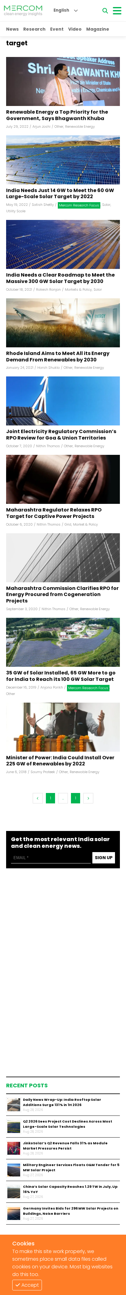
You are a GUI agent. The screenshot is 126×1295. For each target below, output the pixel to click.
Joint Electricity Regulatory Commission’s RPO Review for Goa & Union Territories (61, 435)
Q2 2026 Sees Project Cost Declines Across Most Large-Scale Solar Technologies (67, 1124)
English (61, 10)
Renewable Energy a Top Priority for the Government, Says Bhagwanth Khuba (57, 115)
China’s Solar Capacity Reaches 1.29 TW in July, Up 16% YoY (70, 1189)
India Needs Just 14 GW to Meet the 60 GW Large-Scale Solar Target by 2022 (60, 193)
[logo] (23, 11)
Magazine (97, 29)
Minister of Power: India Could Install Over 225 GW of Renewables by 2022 (60, 761)
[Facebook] (63, 81)
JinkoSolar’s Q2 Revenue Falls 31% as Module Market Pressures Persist (65, 1146)
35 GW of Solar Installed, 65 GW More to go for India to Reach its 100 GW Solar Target (61, 676)
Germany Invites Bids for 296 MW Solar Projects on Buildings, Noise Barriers (70, 1211)
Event (57, 29)
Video (75, 29)
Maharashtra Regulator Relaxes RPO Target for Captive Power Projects (54, 513)
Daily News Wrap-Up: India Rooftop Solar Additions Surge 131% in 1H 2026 (62, 1102)
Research (34, 29)
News (12, 29)
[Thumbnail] (13, 1104)
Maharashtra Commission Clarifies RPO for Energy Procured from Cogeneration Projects (62, 594)
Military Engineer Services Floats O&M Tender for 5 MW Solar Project (71, 1167)
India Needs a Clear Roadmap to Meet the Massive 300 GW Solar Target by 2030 (60, 278)
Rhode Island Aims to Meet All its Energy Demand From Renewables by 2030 (57, 356)
